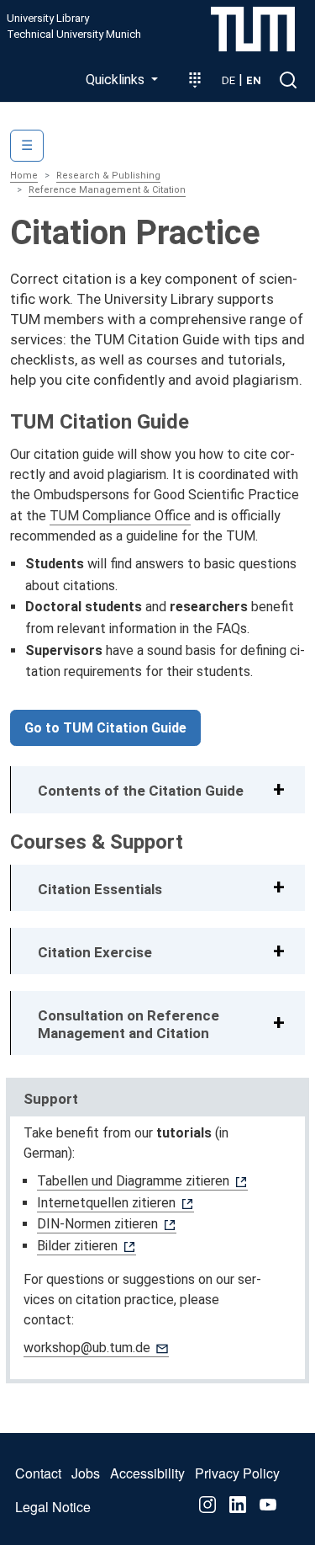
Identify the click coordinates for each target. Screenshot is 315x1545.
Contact (38, 1473)
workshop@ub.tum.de (87, 1348)
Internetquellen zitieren (106, 1203)
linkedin (238, 1504)
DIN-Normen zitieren (97, 1224)
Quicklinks (117, 80)
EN (253, 80)
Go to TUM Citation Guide (105, 728)
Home (24, 175)
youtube (268, 1504)
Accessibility (147, 1473)
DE (228, 80)
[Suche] (288, 80)
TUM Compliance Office (120, 516)
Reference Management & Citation (107, 189)
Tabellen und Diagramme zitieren (133, 1181)
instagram (207, 1504)
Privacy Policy (237, 1473)
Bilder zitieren (77, 1246)
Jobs (85, 1473)
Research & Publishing (108, 175)
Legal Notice (53, 1506)
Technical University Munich (74, 34)
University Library (48, 18)
